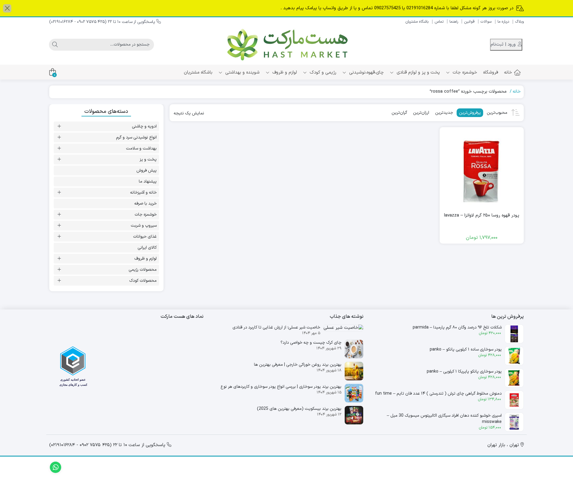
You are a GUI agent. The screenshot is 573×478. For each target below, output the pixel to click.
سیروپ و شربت (144, 225)
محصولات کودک (143, 281)
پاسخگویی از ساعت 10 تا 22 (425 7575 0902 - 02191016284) (102, 22)
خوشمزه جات (464, 72)
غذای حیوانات (145, 236)
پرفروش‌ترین (470, 113)
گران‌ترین (399, 113)
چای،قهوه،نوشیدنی (366, 72)
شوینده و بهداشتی (242, 72)
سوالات (486, 22)
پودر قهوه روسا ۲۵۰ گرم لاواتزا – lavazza (481, 215)
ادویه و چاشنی (144, 126)
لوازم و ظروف (284, 72)
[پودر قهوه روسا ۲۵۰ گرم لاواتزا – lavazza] (482, 169)
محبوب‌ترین (497, 113)
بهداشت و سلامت (141, 148)
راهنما (453, 22)
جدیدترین (444, 113)
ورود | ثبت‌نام (504, 44)
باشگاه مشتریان (417, 22)
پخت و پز (148, 159)
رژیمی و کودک (322, 72)
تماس (439, 22)
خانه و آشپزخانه (143, 192)
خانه (508, 72)
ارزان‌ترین (421, 113)
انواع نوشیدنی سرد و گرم (136, 137)
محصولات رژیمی (143, 270)
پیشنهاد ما (148, 181)
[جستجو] (55, 45)
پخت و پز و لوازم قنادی (417, 72)
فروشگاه (490, 72)
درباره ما (503, 22)
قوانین (469, 22)
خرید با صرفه (145, 203)
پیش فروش (146, 170)
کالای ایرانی (147, 248)
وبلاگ (519, 22)
